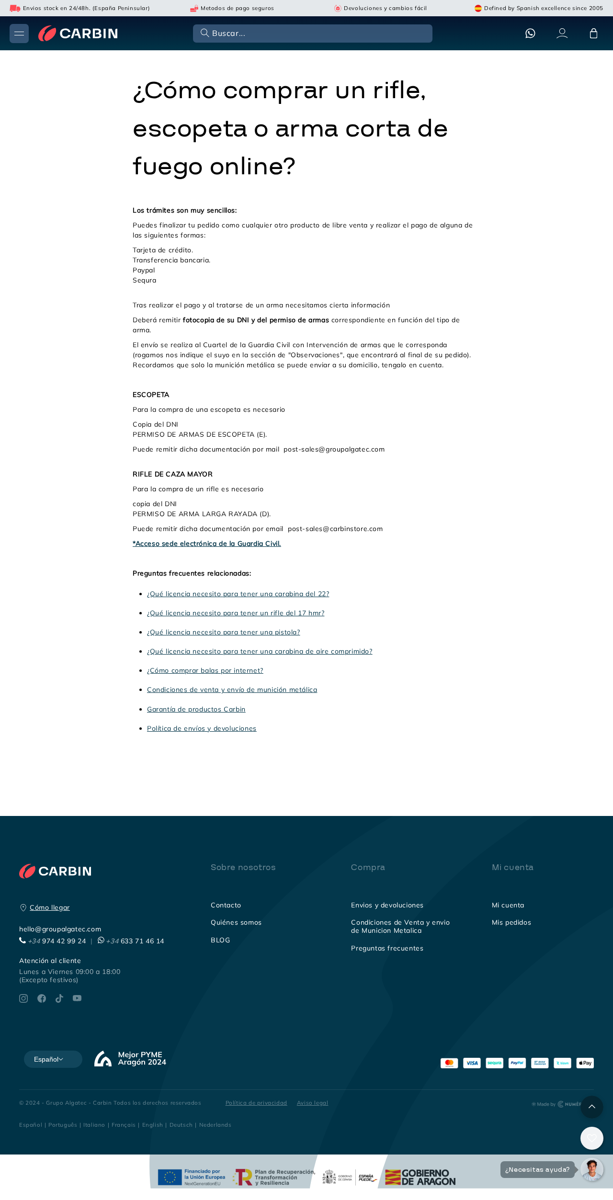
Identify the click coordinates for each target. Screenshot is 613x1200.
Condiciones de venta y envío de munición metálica (232, 689)
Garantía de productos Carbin (196, 709)
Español (30, 1124)
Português (62, 1124)
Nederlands (215, 1124)
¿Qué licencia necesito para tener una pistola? (223, 632)
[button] (312, 32)
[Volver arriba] (591, 1107)
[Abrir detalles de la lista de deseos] (591, 1138)
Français (124, 1124)
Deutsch (181, 1124)
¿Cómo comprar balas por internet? (205, 670)
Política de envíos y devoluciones (202, 728)
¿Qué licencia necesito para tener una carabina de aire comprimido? (260, 651)
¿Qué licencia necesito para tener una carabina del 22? (238, 593)
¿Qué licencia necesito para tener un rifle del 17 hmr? (235, 613)
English (152, 1124)
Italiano (94, 1124)
